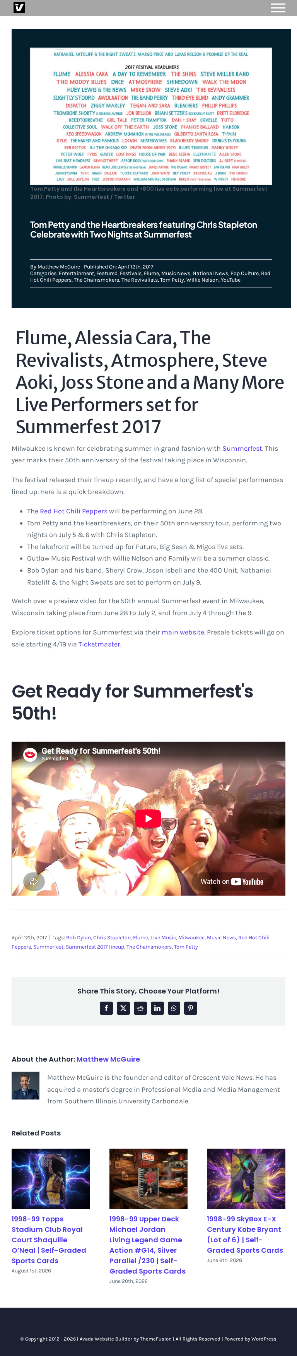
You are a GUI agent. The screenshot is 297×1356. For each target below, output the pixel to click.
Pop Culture (244, 273)
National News (210, 273)
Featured (107, 273)
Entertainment (76, 273)
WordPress (264, 1339)
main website (183, 632)
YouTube (231, 280)
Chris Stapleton (112, 937)
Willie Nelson (202, 280)
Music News (175, 273)
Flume (151, 273)
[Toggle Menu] (278, 7)
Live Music (163, 937)
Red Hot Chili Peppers (74, 511)
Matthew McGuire (59, 266)
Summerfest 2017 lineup (95, 947)
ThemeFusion (156, 1339)
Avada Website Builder (106, 1339)
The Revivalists (139, 280)
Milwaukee (191, 937)
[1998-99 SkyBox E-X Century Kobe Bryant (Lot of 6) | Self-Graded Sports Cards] (246, 1179)
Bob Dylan (78, 937)
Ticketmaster (99, 644)
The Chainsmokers (96, 280)
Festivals (131, 273)
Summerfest (242, 448)
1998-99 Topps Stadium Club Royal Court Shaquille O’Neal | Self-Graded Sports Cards (49, 1239)
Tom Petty (172, 280)
